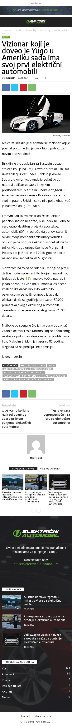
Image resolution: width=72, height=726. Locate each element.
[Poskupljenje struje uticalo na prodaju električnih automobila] (36, 482)
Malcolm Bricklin (42, 369)
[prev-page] (33, 510)
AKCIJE (7, 691)
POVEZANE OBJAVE (23, 468)
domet (51, 365)
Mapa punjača (43, 715)
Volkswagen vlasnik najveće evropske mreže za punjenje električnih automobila (58, 498)
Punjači (7, 680)
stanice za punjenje (54, 376)
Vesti (18, 30)
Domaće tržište (12, 685)
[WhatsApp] (32, 87)
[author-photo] (36, 444)
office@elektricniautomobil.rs (36, 564)
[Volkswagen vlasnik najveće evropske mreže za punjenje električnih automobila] (59, 482)
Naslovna (7, 30)
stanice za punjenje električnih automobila (28, 379)
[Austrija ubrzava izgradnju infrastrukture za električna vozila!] (12, 482)
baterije (32, 365)
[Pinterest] (23, 87)
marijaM (10, 77)
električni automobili (16, 369)
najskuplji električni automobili (22, 376)
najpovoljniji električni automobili (24, 372)
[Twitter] (14, 87)
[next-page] (38, 510)
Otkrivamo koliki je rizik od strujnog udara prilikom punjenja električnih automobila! (16, 418)
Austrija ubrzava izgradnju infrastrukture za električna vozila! (12, 496)
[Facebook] (6, 87)
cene (42, 365)
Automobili (9, 674)
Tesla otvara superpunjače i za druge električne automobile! (57, 416)
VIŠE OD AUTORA (50, 468)
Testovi (6, 697)
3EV (28, 278)
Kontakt (25, 715)
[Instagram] (36, 571)
